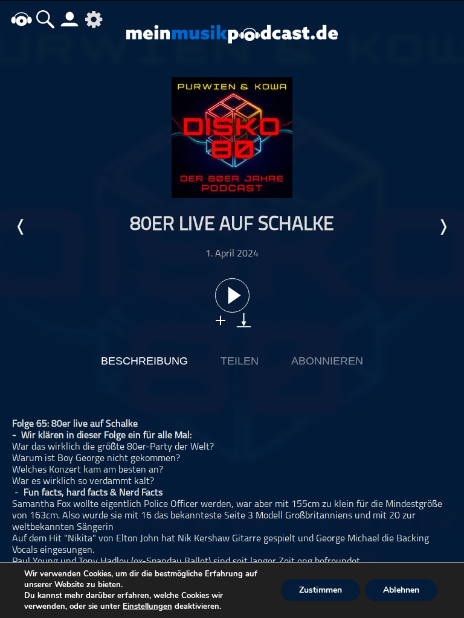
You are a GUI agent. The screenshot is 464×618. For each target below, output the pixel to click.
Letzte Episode (21, 227)
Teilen (240, 361)
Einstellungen (147, 606)
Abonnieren (327, 361)
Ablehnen (401, 590)
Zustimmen (320, 590)
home (21, 19)
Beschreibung (144, 361)
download (243, 320)
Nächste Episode (443, 227)
